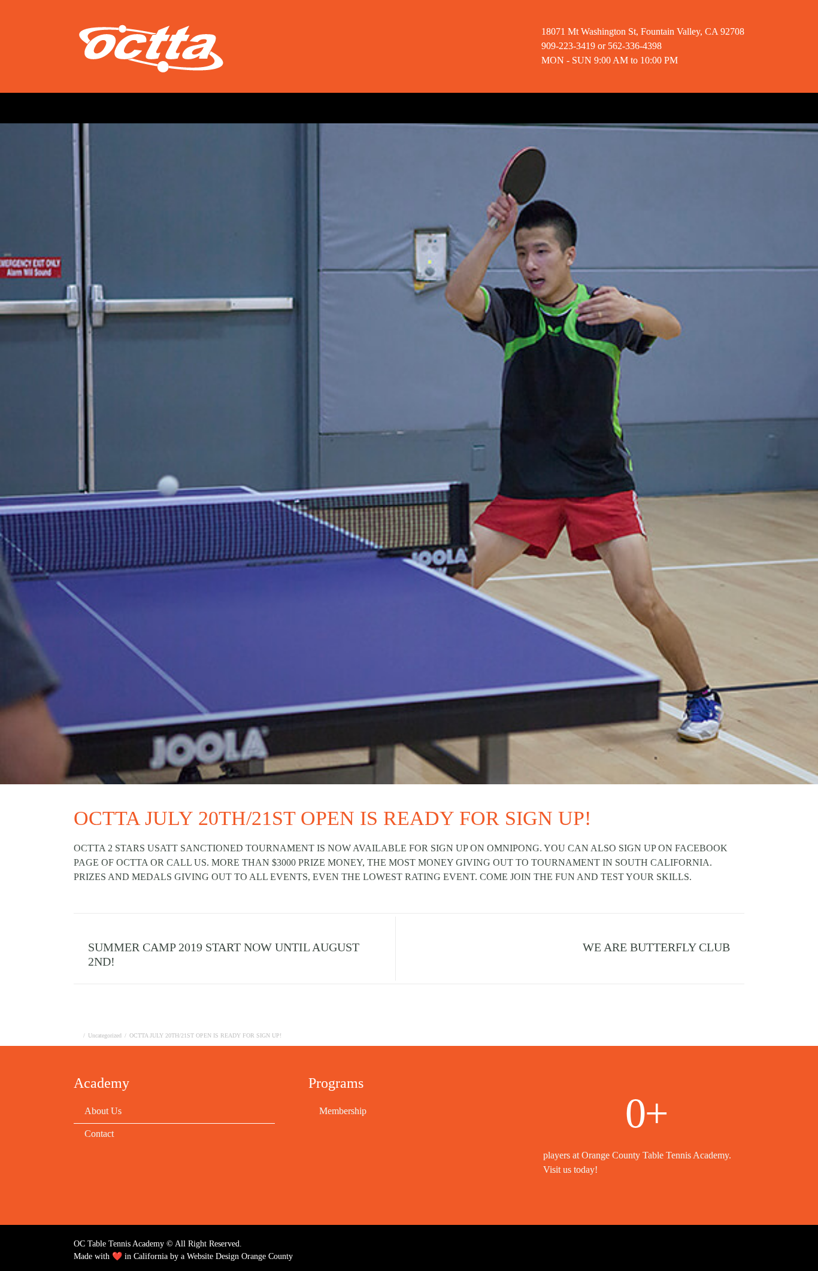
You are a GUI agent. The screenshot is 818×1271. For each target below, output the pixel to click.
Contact (99, 1134)
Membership (177, 107)
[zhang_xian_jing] (409, 453)
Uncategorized (105, 1035)
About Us (116, 107)
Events (233, 107)
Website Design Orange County (240, 1256)
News (276, 107)
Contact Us (328, 107)
